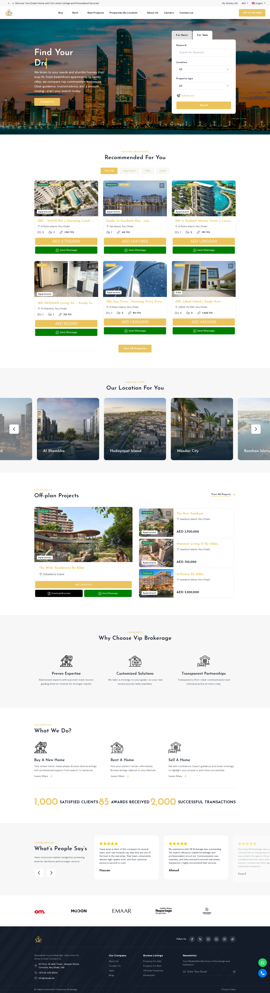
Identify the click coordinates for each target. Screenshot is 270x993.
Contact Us (115, 965)
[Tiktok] (233, 939)
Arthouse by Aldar (190, 574)
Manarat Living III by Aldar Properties (197, 544)
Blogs (111, 975)
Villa (147, 171)
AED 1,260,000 (203, 241)
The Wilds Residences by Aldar (62, 568)
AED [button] (244, 3)
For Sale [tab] (202, 35)
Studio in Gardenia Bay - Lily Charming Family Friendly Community (134, 221)
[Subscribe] (233, 972)
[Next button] (9, 3)
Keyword (181, 45)
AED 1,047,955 (135, 241)
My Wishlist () (230, 3)
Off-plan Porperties (153, 970)
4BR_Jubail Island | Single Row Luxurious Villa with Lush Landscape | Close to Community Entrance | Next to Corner (203, 302)
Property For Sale (152, 961)
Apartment (129, 171)
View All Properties (135, 348)
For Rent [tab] (182, 35)
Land (163, 171)
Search (204, 105)
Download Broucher (61, 593)
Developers (149, 975)
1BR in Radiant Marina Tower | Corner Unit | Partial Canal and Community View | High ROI (203, 221)
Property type (184, 79)
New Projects (96, 12)
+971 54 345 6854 (252, 13)
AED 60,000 (66, 323)
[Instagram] (216, 939)
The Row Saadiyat (190, 513)
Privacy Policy (229, 989)
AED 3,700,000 (66, 241)
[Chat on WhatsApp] (262, 962)
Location (181, 62)
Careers (169, 12)
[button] (14, 429)
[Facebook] (192, 939)
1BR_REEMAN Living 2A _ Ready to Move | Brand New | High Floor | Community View (65, 303)
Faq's (111, 970)
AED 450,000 (203, 322)
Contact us (186, 12)
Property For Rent (152, 965)
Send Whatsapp (68, 250)
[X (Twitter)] (200, 939)
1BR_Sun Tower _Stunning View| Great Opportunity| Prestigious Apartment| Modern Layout (134, 302)
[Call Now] (262, 973)
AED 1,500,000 (135, 322)
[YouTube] (208, 939)
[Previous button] (13, 3)
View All (109, 171)
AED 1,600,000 (83, 584)
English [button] (259, 3)
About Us (152, 12)
